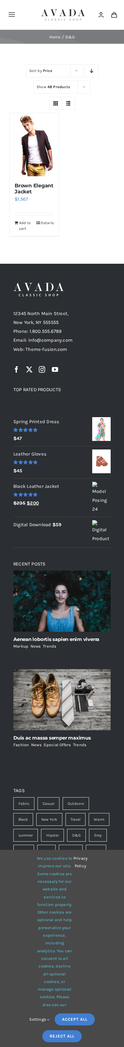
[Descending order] (92, 71)
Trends (49, 646)
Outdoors (76, 803)
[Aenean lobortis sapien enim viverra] (62, 601)
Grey (98, 835)
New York (49, 819)
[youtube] (55, 369)
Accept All (74, 1019)
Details (47, 223)
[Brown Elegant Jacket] (34, 144)
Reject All (62, 1036)
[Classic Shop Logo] (63, 11)
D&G (76, 835)
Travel (75, 819)
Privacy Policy (80, 862)
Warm (99, 819)
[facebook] (16, 369)
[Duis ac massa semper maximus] (62, 699)
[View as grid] (56, 103)
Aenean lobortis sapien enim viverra (56, 639)
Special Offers (57, 744)
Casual (48, 803)
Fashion (21, 744)
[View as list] (68, 103)
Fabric (23, 803)
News (36, 646)
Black (23, 819)
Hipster (52, 835)
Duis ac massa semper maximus (52, 738)
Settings (38, 1019)
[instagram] (42, 369)
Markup (20, 646)
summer (25, 835)
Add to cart (25, 226)
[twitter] (29, 369)
